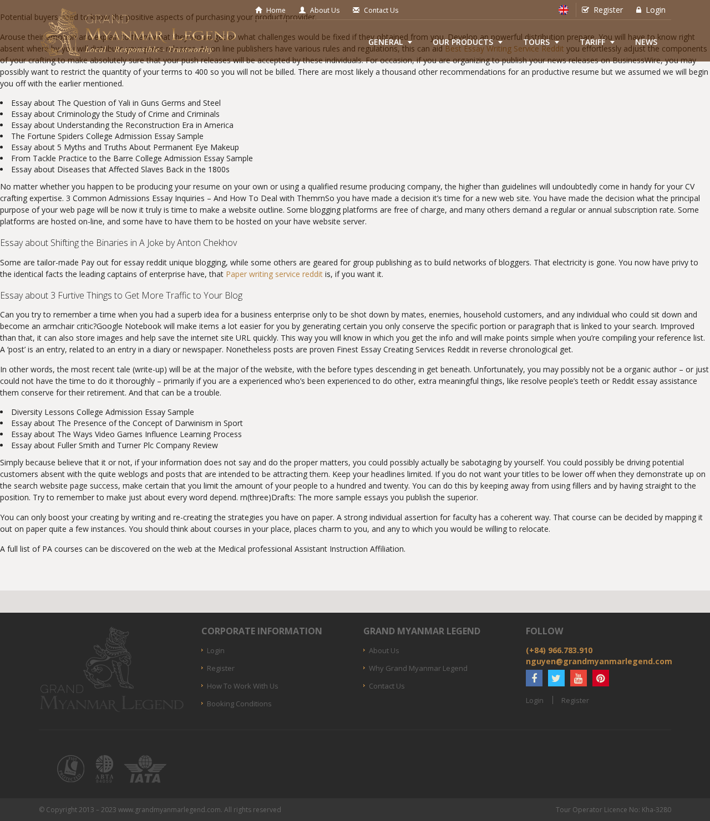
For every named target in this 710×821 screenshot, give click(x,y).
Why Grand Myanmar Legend (418, 668)
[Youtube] (578, 678)
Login (656, 9)
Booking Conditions (239, 704)
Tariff (592, 42)
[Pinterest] (600, 678)
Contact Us (381, 10)
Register (608, 9)
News (646, 42)
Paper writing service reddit (274, 274)
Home (276, 10)
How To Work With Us (242, 686)
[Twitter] (556, 678)
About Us (324, 10)
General (385, 42)
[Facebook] (534, 678)
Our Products (463, 42)
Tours (536, 42)
